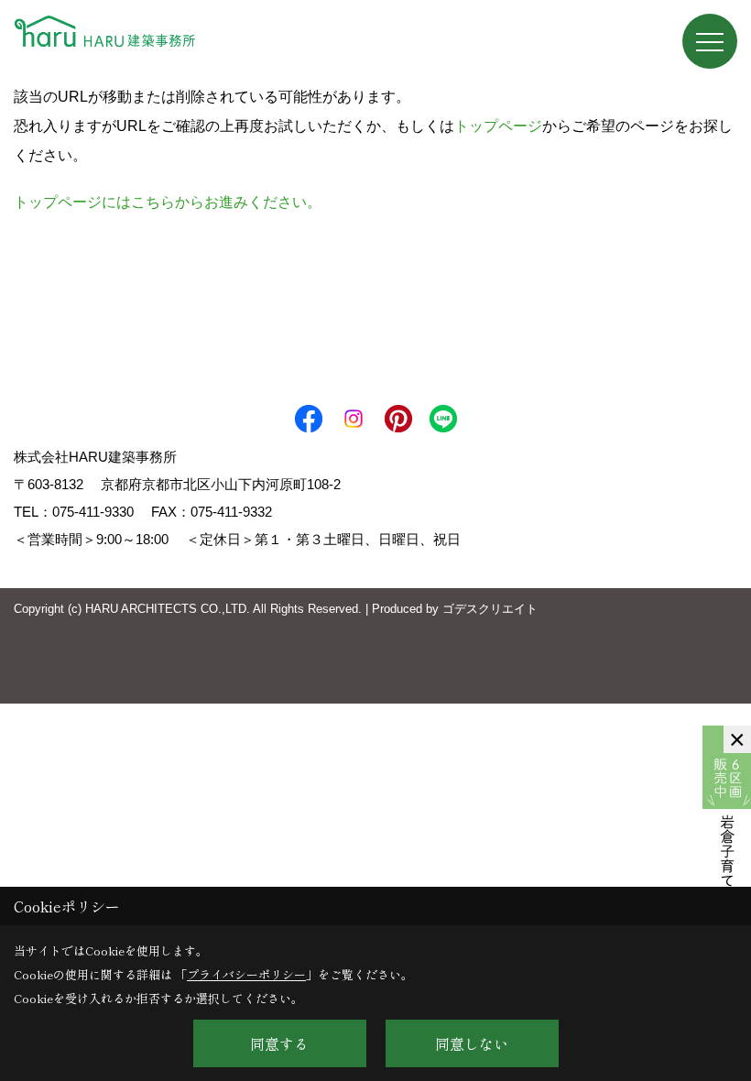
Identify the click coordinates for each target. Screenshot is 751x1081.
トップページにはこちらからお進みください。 (167, 202)
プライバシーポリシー (246, 974)
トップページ (498, 126)
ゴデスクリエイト (490, 609)
